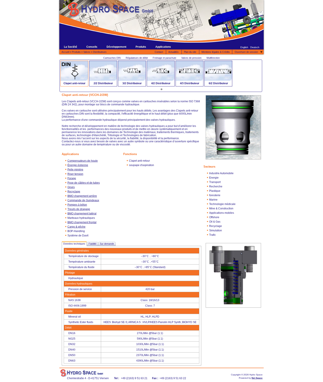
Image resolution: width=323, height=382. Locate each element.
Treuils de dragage (78, 209)
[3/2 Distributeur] (132, 71)
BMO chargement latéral (81, 213)
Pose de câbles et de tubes (83, 182)
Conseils (91, 46)
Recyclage (73, 191)
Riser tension (75, 173)
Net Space (257, 378)
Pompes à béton (77, 204)
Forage (71, 178)
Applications (163, 46)
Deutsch (254, 47)
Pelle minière (75, 169)
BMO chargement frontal (81, 222)
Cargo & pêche (76, 226)
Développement (116, 46)
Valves (86, 52)
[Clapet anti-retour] (74, 71)
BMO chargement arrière (82, 195)
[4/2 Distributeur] (160, 71)
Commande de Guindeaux (83, 200)
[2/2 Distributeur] (103, 71)
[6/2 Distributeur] (218, 71)
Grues (71, 187)
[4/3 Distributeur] (189, 71)
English (244, 47)
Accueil (65, 52)
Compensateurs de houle (82, 160)
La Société (70, 46)
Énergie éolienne (77, 165)
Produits (141, 46)
